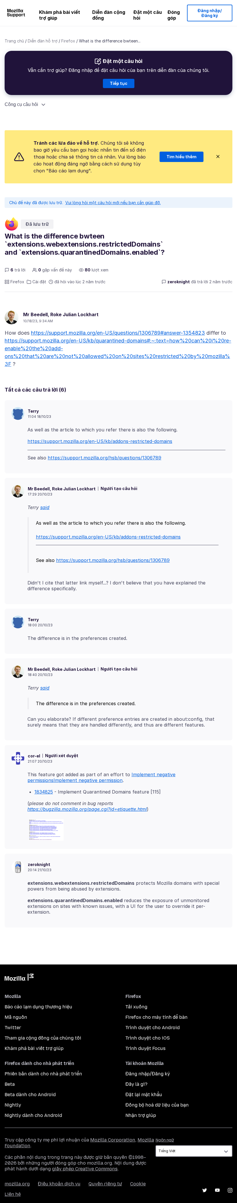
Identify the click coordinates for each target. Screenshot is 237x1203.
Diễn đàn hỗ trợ (43, 40)
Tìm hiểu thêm (181, 156)
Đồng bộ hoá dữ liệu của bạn (157, 1105)
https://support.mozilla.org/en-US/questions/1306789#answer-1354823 (118, 333)
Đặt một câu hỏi (147, 15)
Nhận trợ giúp (140, 1115)
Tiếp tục (118, 83)
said (44, 507)
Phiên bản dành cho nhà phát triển (43, 1074)
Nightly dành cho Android (33, 1115)
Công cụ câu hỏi (21, 104)
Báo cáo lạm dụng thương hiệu (38, 1007)
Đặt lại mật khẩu (143, 1094)
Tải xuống (136, 1007)
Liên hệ (13, 1194)
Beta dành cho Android (30, 1094)
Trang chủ (14, 40)
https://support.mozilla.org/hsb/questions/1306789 (104, 458)
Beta (10, 1084)
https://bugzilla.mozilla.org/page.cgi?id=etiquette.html (87, 809)
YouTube (217, 1190)
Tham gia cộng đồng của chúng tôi (43, 1038)
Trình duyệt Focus (145, 1048)
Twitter (13, 1027)
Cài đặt (39, 281)
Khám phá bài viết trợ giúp (59, 15)
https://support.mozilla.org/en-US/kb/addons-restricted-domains (99, 441)
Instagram (230, 1190)
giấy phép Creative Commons (85, 1169)
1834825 (43, 792)
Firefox (68, 40)
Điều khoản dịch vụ (59, 1184)
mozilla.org (17, 1184)
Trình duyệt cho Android (152, 1027)
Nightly (13, 1105)
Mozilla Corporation (112, 1140)
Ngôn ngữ (164, 1140)
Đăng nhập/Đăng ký (210, 13)
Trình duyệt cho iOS (147, 1038)
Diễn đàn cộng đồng (108, 15)
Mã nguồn (16, 1017)
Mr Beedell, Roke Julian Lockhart (61, 314)
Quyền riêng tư (105, 1184)
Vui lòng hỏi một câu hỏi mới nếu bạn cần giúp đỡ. (113, 202)
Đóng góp (173, 15)
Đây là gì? (136, 1084)
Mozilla (19, 978)
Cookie (138, 1184)
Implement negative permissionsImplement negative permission (101, 777)
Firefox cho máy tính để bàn (156, 1017)
